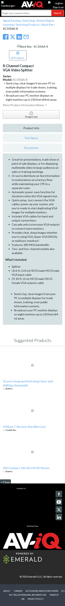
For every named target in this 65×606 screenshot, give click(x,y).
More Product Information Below (23, 105)
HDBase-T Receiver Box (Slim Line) (24, 426)
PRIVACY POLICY (36, 599)
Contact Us (21, 488)
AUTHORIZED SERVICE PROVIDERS (41, 591)
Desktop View (32, 526)
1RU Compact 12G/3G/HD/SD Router (26, 468)
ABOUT (7, 591)
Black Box (47, 24)
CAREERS (18, 591)
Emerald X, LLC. (35, 576)
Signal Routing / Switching (19, 20)
